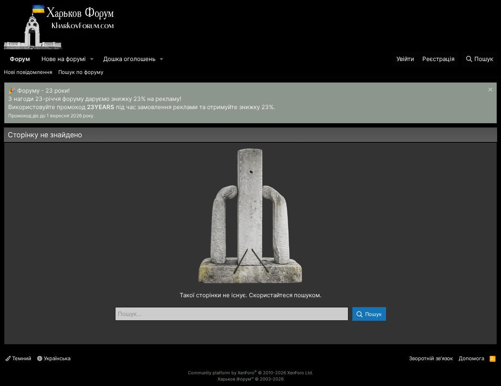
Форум (20, 59)
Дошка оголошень (129, 59)
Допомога (471, 358)
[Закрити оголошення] (489, 90)
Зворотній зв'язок (431, 358)
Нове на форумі (63, 59)
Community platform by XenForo (250, 372)
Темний (21, 358)
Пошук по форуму (80, 72)
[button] (92, 59)
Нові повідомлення (28, 72)
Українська (56, 358)
